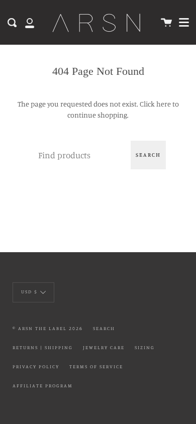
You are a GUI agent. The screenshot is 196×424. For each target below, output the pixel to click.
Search (148, 154)
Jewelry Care (104, 347)
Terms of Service (96, 366)
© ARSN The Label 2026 (48, 328)
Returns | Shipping (43, 347)
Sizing (145, 347)
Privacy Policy (36, 366)
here (163, 103)
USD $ (29, 291)
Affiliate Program (43, 385)
